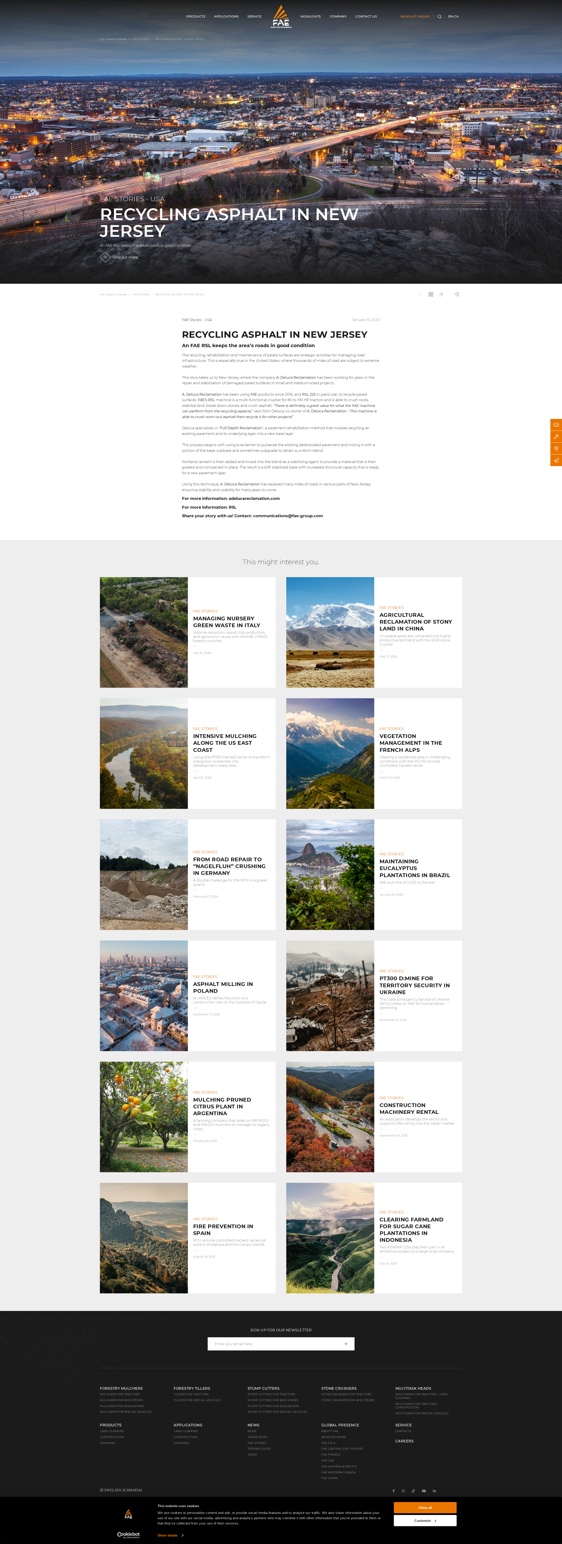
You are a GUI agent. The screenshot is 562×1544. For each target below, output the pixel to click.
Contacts (403, 1431)
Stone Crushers (339, 1388)
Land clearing (112, 1431)
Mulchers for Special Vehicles (126, 1411)
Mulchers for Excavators (122, 1406)
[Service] (556, 436)
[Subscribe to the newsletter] (556, 460)
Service (403, 1425)
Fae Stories (141, 39)
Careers (404, 1441)
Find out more (125, 257)
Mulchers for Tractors (120, 1394)
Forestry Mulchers (121, 1388)
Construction (112, 1437)
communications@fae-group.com (288, 515)
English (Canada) (122, 1490)
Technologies (259, 1448)
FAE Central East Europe (342, 1448)
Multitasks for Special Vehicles (422, 1413)
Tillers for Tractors (191, 1394)
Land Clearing (186, 1431)
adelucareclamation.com (254, 498)
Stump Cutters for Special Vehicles (277, 1411)
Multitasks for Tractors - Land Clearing (421, 1396)
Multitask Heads (413, 1388)
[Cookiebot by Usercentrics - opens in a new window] (128, 1535)
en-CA (453, 16)
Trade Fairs (257, 1437)
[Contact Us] (556, 425)
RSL (305, 394)
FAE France (330, 1454)
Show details (168, 1535)
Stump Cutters (264, 1388)
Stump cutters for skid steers (273, 1400)
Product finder (415, 16)
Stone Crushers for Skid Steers (347, 1400)
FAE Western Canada (113, 39)
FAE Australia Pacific (339, 1466)
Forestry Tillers (192, 1388)
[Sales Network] (556, 448)
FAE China (329, 1478)
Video (252, 1454)
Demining (107, 1443)
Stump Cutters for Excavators (273, 1406)
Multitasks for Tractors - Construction (417, 1405)
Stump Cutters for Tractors (271, 1394)
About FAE (330, 1431)
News (253, 1425)
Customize (422, 1520)
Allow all (425, 1508)
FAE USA (327, 1460)
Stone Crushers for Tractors (346, 1394)
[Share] (457, 294)
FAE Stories (257, 1443)
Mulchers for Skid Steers (121, 1400)
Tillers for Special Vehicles (197, 1400)
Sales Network (333, 1437)
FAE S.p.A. (328, 1443)
